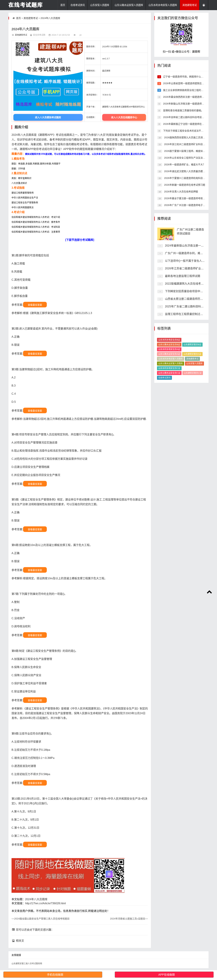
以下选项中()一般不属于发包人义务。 (187, 260)
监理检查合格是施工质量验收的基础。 (182, 110)
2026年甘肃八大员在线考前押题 (180, 191)
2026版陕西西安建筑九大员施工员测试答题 (186, 137)
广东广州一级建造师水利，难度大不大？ (189, 253)
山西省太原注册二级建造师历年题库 (186, 298)
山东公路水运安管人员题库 (129, 5)
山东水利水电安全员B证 (169, 340)
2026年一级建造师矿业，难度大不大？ (184, 164)
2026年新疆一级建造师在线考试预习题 (184, 184)
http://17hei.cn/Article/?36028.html (45, 903)
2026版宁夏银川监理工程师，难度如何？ (185, 151)
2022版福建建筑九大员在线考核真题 (187, 283)
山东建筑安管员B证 (192, 344)
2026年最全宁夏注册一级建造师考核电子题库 (187, 198)
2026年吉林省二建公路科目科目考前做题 (184, 117)
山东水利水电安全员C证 (169, 368)
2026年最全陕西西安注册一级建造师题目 (184, 97)
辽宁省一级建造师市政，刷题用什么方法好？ (186, 76)
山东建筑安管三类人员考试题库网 (27, 963)
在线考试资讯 (78, 5)
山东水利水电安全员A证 (169, 349)
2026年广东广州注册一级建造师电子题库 (185, 205)
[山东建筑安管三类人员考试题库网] (25, 5)
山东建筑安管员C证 (193, 373)
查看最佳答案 (35, 305)
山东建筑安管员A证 (192, 354)
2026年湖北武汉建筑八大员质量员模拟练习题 (187, 171)
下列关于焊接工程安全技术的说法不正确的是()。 (188, 130)
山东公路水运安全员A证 (169, 354)
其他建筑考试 (189, 5)
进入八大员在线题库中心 (124, 117)
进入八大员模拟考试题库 (48, 117)
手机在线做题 (55, 974)
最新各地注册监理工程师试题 (182, 276)
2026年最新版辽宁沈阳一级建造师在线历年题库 (188, 124)
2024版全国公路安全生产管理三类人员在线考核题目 (41, 918)
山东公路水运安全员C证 (169, 373)
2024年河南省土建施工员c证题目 (129, 918)
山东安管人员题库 (99, 5)
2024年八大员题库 (50, 18)
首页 (62, 5)
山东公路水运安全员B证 (169, 344)
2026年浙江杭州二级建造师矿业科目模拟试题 (187, 144)
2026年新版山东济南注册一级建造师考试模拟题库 (189, 103)
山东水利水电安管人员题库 (163, 5)
